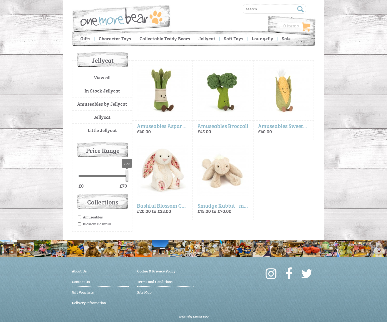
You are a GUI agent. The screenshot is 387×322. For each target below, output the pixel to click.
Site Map (144, 292)
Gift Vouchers (83, 292)
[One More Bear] (121, 17)
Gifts (85, 38)
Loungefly (262, 38)
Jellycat (207, 38)
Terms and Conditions (154, 281)
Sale (286, 38)
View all (102, 77)
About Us (79, 271)
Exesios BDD (201, 316)
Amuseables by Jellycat (102, 103)
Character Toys (115, 38)
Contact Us (81, 281)
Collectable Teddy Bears (165, 38)
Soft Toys (233, 38)
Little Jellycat (102, 130)
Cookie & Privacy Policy (156, 271)
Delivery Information (89, 302)
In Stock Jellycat (102, 90)
